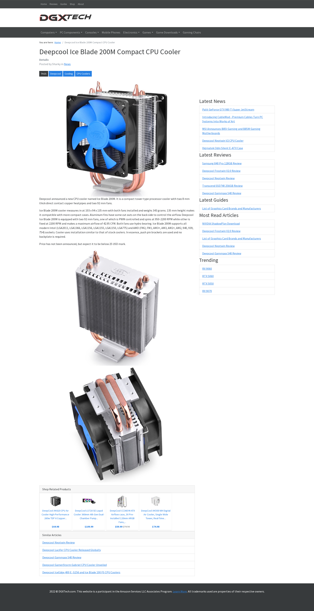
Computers (48, 32)
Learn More (180, 591)
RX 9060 (207, 268)
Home (44, 4)
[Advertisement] (187, 17)
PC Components (70, 32)
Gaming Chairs (192, 32)
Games (146, 32)
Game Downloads (167, 32)
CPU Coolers (83, 73)
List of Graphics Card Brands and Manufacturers (231, 208)
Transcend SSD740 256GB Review (222, 185)
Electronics (130, 32)
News (67, 64)
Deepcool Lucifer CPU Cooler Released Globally (71, 550)
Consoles (91, 32)
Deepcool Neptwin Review (58, 542)
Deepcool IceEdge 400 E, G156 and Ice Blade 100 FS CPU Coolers (81, 572)
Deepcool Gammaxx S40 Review (61, 557)
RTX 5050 (208, 283)
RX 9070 (207, 291)
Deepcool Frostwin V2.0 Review (221, 171)
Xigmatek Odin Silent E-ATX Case (222, 148)
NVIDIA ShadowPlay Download (221, 223)
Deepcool (55, 73)
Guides (63, 4)
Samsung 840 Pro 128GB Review (221, 163)
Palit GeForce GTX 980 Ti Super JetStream (228, 109)
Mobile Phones (111, 32)
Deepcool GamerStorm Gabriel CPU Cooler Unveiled (74, 565)
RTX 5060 (208, 276)
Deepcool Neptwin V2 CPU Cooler (222, 140)
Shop (72, 4)
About (81, 4)
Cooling (69, 73)
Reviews (53, 4)
